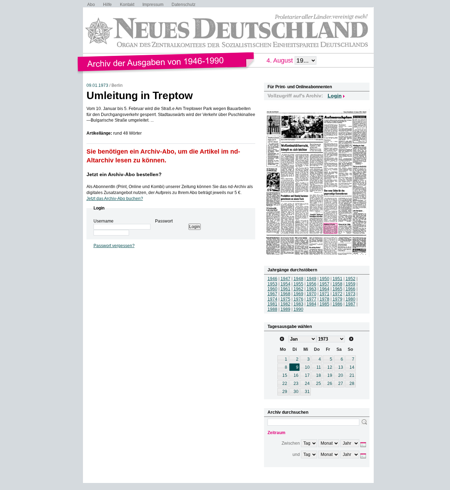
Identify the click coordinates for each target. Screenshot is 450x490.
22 (284, 383)
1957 (324, 284)
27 (340, 383)
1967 (272, 293)
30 (296, 391)
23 (296, 383)
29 (284, 391)
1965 (337, 288)
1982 (285, 304)
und (296, 454)
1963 (311, 288)
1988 (272, 309)
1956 (311, 284)
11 (318, 367)
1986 (337, 304)
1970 (311, 293)
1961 (285, 288)
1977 (311, 299)
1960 (272, 288)
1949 (311, 278)
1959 (350, 284)
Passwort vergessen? (114, 245)
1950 (324, 278)
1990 (298, 309)
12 (329, 367)
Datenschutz (183, 4)
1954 (285, 284)
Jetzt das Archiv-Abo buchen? (114, 198)
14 (351, 367)
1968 (285, 293)
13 (340, 367)
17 (307, 375)
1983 (298, 304)
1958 (337, 284)
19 (329, 375)
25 (318, 383)
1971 (324, 293)
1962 (298, 288)
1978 (324, 299)
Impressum (152, 4)
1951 (337, 278)
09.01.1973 (97, 85)
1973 (350, 293)
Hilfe (107, 4)
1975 (285, 299)
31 (307, 391)
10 (307, 367)
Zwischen (291, 443)
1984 (311, 304)
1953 (272, 284)
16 (296, 375)
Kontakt (127, 4)
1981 (272, 304)
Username (104, 221)
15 (284, 375)
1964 (324, 288)
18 (318, 375)
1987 (350, 304)
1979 (337, 299)
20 (340, 375)
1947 (285, 278)
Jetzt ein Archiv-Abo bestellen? (124, 174)
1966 (350, 288)
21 (351, 375)
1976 (298, 299)
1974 (272, 299)
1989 (285, 309)
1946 (272, 278)
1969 (298, 293)
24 (307, 383)
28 (351, 383)
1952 (350, 278)
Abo (91, 4)
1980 (350, 299)
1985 (324, 304)
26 (329, 383)
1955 (298, 284)
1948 (298, 278)
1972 (337, 293)
